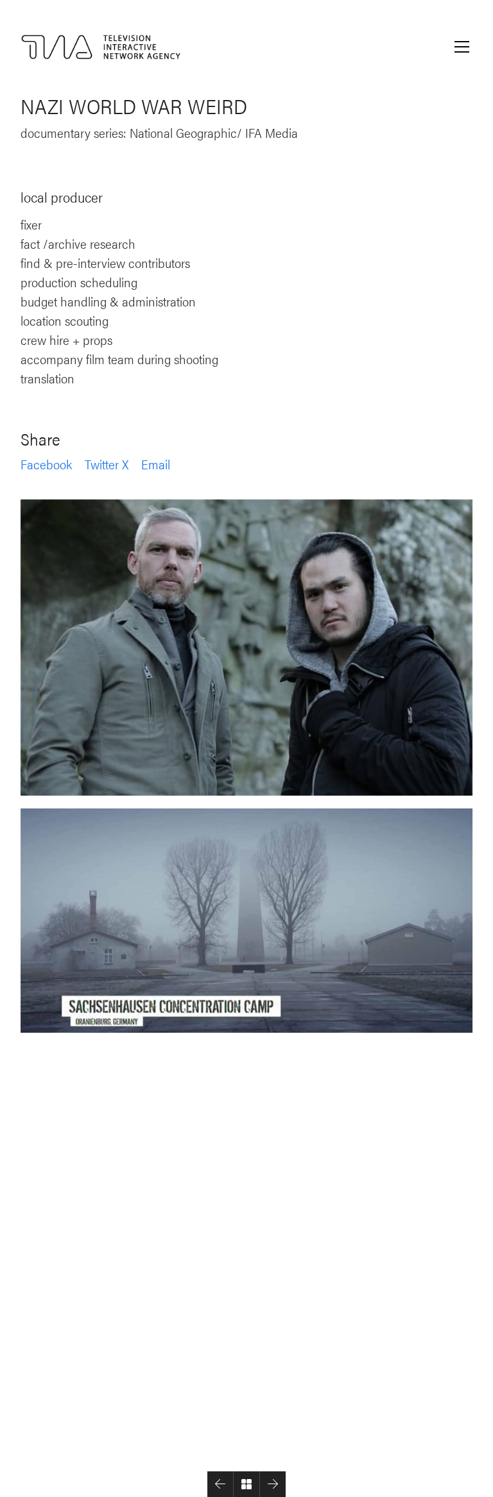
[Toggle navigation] (461, 47)
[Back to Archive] (246, 1484)
